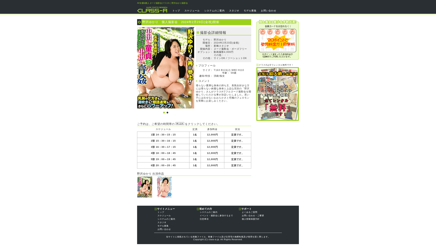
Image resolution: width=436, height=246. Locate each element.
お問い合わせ (268, 10)
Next (189, 68)
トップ (176, 10)
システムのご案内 (214, 10)
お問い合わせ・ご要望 (253, 215)
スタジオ (234, 10)
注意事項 (204, 219)
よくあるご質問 (249, 212)
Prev (141, 68)
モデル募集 (250, 10)
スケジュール (192, 10)
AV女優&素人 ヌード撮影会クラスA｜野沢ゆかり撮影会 (162, 3)
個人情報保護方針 (251, 219)
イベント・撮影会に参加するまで (216, 215)
